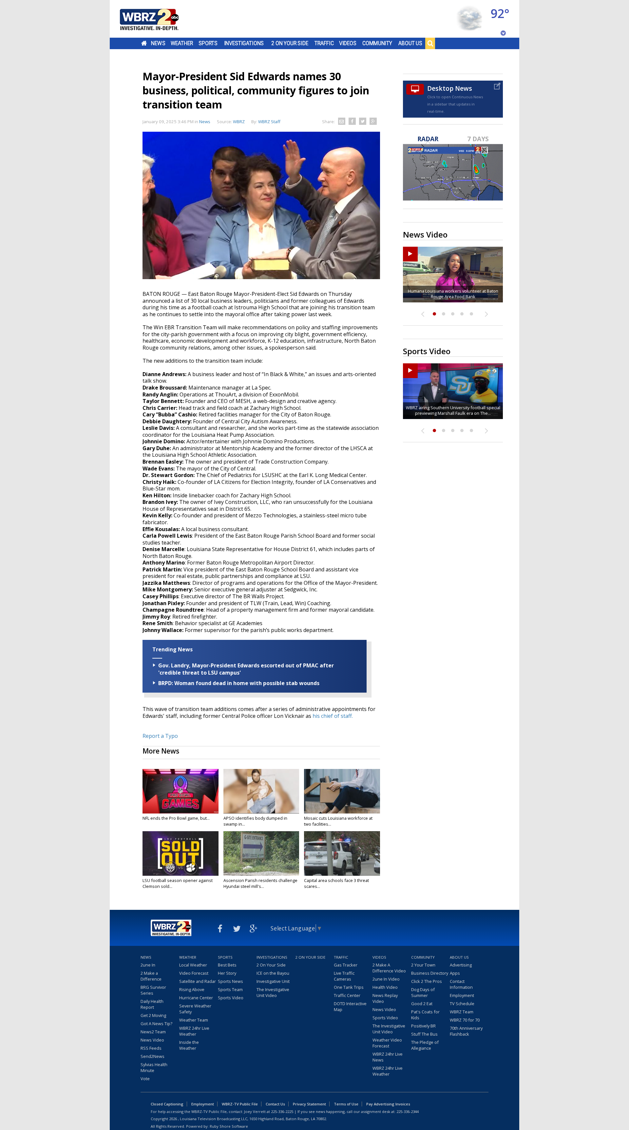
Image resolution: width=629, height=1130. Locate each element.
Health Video (385, 987)
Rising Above (191, 989)
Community (377, 43)
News (158, 43)
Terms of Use (346, 1103)
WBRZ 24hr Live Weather (194, 1031)
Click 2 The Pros (426, 981)
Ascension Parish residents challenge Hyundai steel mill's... (260, 883)
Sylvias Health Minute (154, 1067)
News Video (152, 1040)
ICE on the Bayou (273, 973)
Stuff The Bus (424, 1034)
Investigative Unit (273, 981)
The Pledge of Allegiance (425, 1045)
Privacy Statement (309, 1103)
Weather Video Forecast (387, 1043)
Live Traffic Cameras (344, 976)
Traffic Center (347, 995)
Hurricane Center (196, 998)
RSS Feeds (151, 1048)
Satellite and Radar (197, 981)
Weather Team (193, 1020)
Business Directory (429, 973)
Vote (145, 1079)
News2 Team (153, 1032)
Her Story (227, 973)
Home (144, 43)
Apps (455, 973)
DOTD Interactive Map (350, 1006)
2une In (148, 965)
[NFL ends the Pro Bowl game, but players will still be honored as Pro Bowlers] (181, 791)
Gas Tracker (345, 965)
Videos (347, 43)
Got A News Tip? (156, 1023)
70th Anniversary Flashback (466, 1031)
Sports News (230, 981)
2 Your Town (423, 965)
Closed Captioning (167, 1103)
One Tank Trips (349, 987)
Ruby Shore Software (229, 1126)
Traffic (324, 43)
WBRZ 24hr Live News (387, 1057)
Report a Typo (160, 735)
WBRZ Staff (269, 121)
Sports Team (230, 989)
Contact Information (461, 984)
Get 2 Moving (153, 1015)
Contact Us (275, 1103)
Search (430, 43)
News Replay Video (385, 998)
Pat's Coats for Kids (425, 1015)
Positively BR (423, 1026)
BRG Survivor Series (153, 990)
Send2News (152, 1056)
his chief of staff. (333, 715)
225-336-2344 (407, 1111)
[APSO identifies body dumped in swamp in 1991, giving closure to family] (261, 791)
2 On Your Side (289, 43)
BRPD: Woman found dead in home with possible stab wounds (238, 683)
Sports (208, 43)
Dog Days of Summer (423, 992)
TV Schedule (462, 1003)
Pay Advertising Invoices (388, 1103)
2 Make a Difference (151, 976)
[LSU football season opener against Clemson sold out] (181, 853)
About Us (410, 43)
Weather (182, 43)
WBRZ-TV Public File (240, 1103)
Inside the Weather (189, 1045)
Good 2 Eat (421, 1003)
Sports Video (230, 998)
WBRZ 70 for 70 (465, 1020)
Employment (462, 995)
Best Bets (227, 965)
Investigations (244, 43)
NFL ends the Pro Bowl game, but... (176, 818)
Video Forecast (193, 973)
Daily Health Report (152, 1004)
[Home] (157, 19)
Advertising (461, 965)
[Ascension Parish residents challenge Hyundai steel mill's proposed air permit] (261, 853)
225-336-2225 (282, 1111)
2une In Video (386, 979)
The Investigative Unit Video (273, 992)
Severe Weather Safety (195, 1009)
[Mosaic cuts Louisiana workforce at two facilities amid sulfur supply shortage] (342, 791)
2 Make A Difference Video (389, 968)
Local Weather (193, 965)
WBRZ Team (461, 1012)
